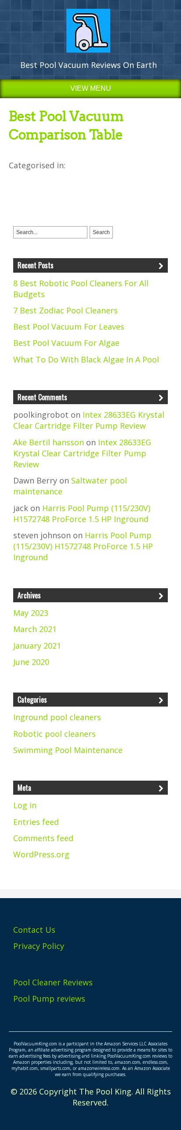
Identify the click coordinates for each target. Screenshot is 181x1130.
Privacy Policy (38, 946)
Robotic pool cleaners (54, 733)
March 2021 (35, 629)
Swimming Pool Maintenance (68, 750)
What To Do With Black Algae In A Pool (86, 359)
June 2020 (31, 662)
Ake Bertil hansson (48, 442)
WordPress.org (41, 854)
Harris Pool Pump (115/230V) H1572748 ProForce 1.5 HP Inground (81, 513)
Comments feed (43, 838)
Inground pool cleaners (57, 717)
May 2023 (30, 613)
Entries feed (36, 822)
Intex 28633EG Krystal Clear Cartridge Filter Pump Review (88, 420)
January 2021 (37, 645)
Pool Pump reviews (49, 998)
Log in (24, 805)
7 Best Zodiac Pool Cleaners (65, 310)
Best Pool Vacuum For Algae (66, 343)
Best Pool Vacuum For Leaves (68, 326)
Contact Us (34, 929)
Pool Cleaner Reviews (53, 982)
